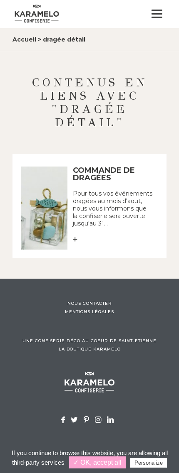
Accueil (24, 39)
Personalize (148, 463)
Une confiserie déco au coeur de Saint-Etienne (89, 341)
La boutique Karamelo (90, 349)
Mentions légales (89, 312)
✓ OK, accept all (97, 462)
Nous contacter (89, 303)
